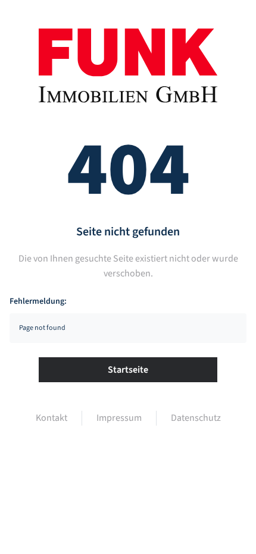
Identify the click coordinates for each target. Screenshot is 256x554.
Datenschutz (196, 417)
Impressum (119, 417)
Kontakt (51, 417)
